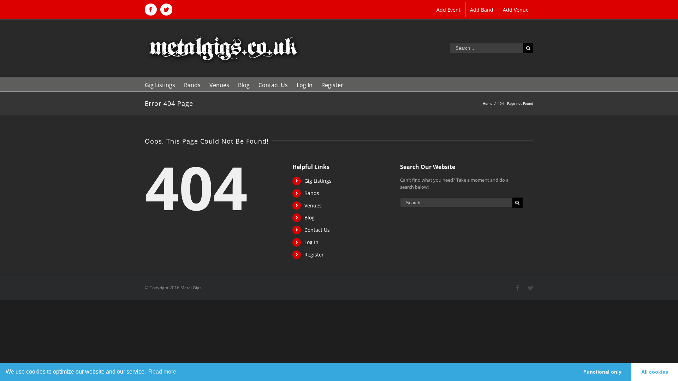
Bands (311, 193)
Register (314, 254)
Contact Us (317, 229)
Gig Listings (318, 180)
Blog (309, 217)
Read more (162, 372)
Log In (311, 242)
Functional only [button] (602, 372)
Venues (313, 205)
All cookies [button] (654, 372)
